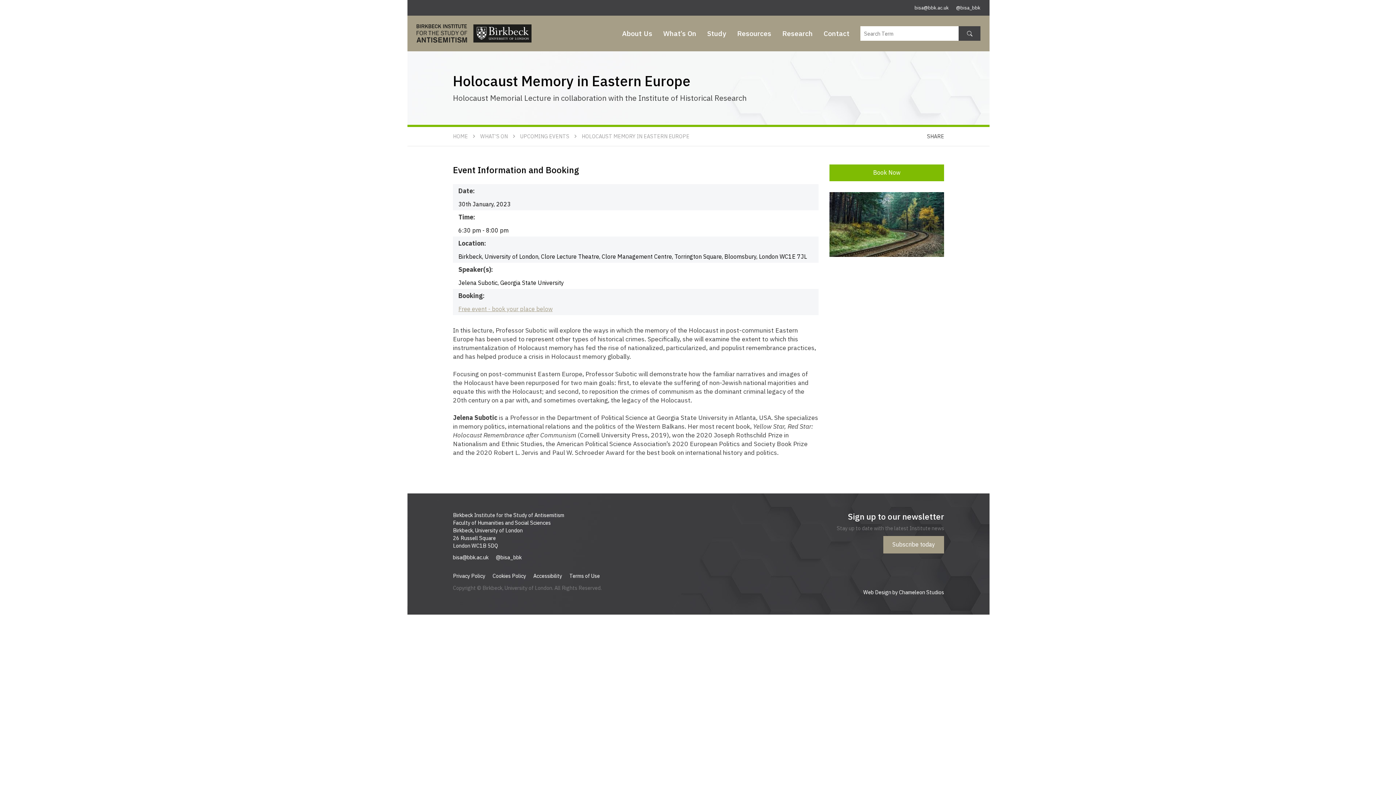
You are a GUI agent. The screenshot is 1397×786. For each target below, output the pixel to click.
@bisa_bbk (968, 8)
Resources (754, 33)
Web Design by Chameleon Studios (903, 592)
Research (797, 33)
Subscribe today (913, 544)
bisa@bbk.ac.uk (932, 8)
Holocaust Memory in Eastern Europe (635, 136)
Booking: (471, 295)
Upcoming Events (544, 136)
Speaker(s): (475, 269)
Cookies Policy (509, 575)
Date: (466, 191)
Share (935, 136)
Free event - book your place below (505, 309)
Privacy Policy (469, 575)
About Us (637, 33)
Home (460, 136)
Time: (466, 217)
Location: (472, 243)
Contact (836, 33)
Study (716, 33)
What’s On (679, 33)
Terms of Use (584, 575)
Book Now (886, 172)
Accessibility (547, 575)
